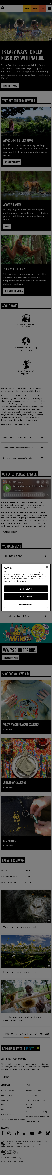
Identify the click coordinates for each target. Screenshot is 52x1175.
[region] (26, 587)
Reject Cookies (26, 596)
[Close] (47, 567)
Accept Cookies (26, 588)
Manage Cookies (26, 604)
